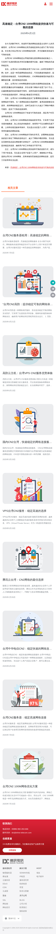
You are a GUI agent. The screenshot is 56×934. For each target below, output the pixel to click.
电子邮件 (40, 876)
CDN (5, 887)
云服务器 (6, 880)
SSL (4, 900)
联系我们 (23, 907)
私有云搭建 (24, 891)
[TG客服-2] (52, 288)
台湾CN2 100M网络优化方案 (20, 786)
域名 (38, 873)
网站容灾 (6, 907)
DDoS (5, 884)
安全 (4, 895)
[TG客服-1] (52, 282)
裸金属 (5, 876)
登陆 (45, 3)
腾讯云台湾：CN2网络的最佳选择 (23, 579)
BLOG (22, 900)
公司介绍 (23, 904)
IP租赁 (22, 876)
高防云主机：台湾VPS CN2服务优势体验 (28, 373)
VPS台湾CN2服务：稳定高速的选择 (24, 510)
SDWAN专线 (25, 873)
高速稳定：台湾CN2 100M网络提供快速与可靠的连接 (32, 167)
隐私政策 (23, 911)
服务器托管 (24, 880)
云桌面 (5, 891)
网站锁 (5, 904)
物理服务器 (7, 873)
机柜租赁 (23, 884)
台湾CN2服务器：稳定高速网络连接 (24, 717)
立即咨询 (12, 850)
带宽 (21, 887)
